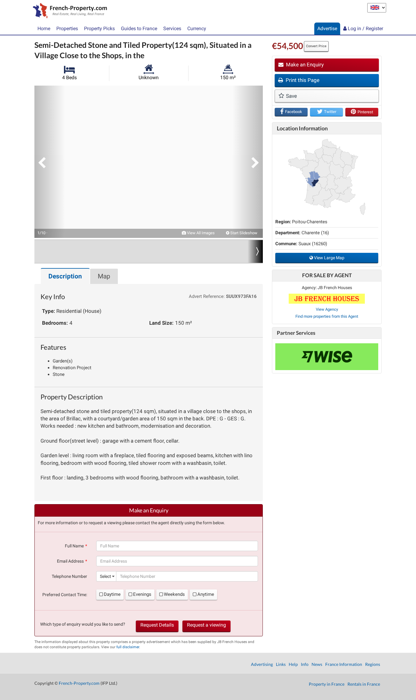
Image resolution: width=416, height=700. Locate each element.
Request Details (157, 625)
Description (65, 276)
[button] (49, 162)
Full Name (74, 545)
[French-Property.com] (68, 11)
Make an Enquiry (304, 65)
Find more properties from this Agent (326, 316)
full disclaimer (127, 647)
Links (281, 664)
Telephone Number (69, 576)
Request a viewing (206, 625)
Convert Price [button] (316, 46)
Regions (372, 664)
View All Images (200, 233)
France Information (343, 664)
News (317, 664)
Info (304, 664)
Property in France (326, 684)
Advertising (262, 664)
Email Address (70, 561)
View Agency (327, 309)
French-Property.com (79, 683)
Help (293, 664)
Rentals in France (363, 684)
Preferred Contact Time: (64, 594)
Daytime (112, 594)
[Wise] (326, 356)
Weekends (174, 594)
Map (104, 276)
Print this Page (301, 80)
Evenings (142, 594)
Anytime (205, 594)
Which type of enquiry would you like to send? (82, 624)
